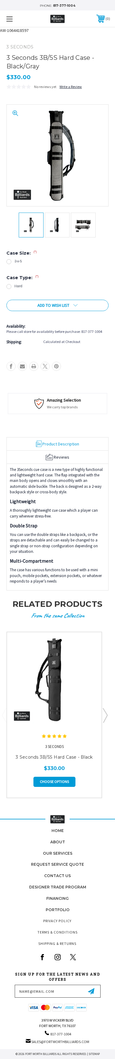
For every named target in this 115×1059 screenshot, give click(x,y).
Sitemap (94, 1054)
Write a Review (70, 86)
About (57, 842)
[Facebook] (11, 366)
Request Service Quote (57, 864)
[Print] (33, 366)
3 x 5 (18, 261)
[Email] (22, 366)
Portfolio (58, 909)
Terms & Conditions (57, 932)
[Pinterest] (56, 366)
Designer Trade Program (57, 887)
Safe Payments (82, 400)
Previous (4, 715)
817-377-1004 (64, 6)
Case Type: (22, 277)
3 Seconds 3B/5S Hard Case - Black (54, 757)
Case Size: (21, 253)
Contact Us (57, 875)
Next (105, 715)
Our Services (57, 853)
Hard (18, 286)
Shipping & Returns (57, 943)
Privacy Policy (57, 920)
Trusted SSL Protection (85, 407)
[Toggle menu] (16, 18)
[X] (45, 366)
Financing (57, 898)
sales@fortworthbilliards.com (60, 1041)
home (58, 830)
